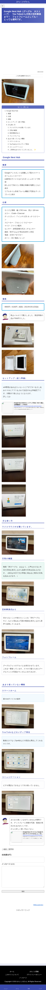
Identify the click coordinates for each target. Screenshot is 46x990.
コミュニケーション (16, 147)
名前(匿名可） (7, 855)
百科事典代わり (15, 133)
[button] (41, 544)
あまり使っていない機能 (16, 138)
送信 (23, 891)
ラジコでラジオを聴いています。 (21, 127)
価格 (9, 119)
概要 (9, 113)
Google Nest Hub (12, 111)
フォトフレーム (15, 136)
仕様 (9, 116)
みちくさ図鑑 (34, 971)
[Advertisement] (23, 47)
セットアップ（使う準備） (17, 122)
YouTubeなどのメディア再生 (19, 144)
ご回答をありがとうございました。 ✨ (23, 149)
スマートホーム (15, 141)
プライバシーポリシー (34, 974)
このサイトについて (12, 974)
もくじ (20, 107)
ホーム (12, 971)
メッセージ (8, 864)
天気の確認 (13, 130)
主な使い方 (12, 125)
